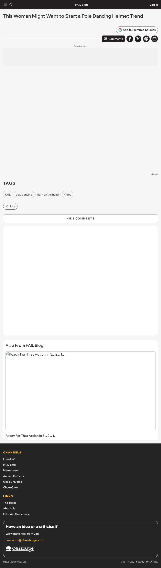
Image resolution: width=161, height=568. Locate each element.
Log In (154, 4)
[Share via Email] (154, 39)
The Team (9, 502)
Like (12, 206)
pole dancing (24, 194)
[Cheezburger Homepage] (80, 550)
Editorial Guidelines (16, 514)
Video (67, 194)
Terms (122, 562)
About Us (9, 508)
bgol (156, 174)
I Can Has (9, 459)
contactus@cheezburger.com (25, 540)
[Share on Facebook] (129, 39)
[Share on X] (138, 39)
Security (140, 562)
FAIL (8, 194)
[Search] (11, 4)
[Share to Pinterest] (146, 39)
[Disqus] (80, 283)
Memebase (10, 470)
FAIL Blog (81, 4)
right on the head (48, 194)
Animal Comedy (13, 476)
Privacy (131, 562)
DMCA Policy (152, 562)
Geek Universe (12, 481)
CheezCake (10, 487)
